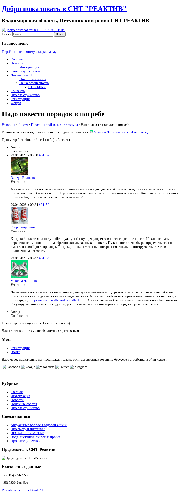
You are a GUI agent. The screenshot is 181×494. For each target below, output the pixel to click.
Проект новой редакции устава (54, 124)
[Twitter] (61, 367)
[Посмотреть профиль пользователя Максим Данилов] (91, 132)
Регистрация (20, 99)
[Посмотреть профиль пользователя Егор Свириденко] (19, 223)
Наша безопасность (34, 83)
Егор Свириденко (24, 227)
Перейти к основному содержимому (29, 52)
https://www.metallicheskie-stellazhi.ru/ (58, 300)
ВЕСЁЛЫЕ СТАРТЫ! (27, 433)
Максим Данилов (107, 132)
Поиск (6, 34)
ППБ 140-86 (37, 87)
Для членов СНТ (23, 75)
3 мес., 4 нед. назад (135, 132)
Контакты (18, 91)
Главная (17, 59)
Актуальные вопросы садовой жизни (39, 425)
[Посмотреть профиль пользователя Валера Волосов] (19, 174)
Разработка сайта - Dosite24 (22, 490)
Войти (15, 352)
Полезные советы (32, 79)
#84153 (44, 205)
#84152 (44, 155)
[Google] (27, 367)
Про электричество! (26, 441)
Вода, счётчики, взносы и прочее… (37, 437)
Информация (29, 67)
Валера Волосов (23, 178)
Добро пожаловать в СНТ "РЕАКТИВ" (64, 9)
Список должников (25, 71)
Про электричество (25, 95)
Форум (16, 103)
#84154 (44, 258)
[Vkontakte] (44, 367)
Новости (17, 63)
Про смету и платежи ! (28, 429)
